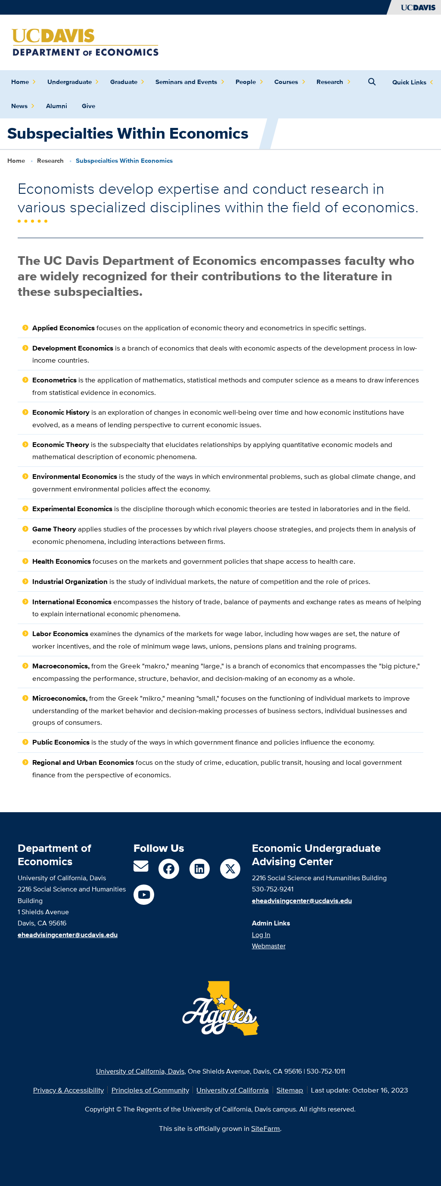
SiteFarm (265, 1128)
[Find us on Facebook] (168, 869)
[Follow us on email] (141, 868)
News (19, 106)
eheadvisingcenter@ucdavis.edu (302, 900)
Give (88, 106)
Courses (286, 82)
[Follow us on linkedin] (199, 869)
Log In (261, 934)
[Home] (85, 41)
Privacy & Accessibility (68, 1089)
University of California (232, 1089)
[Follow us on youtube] (144, 895)
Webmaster (269, 946)
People (246, 82)
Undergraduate (69, 82)
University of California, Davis (140, 1071)
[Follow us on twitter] (230, 869)
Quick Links (409, 82)
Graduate (123, 82)
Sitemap (289, 1089)
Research (330, 82)
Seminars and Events (186, 82)
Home (20, 82)
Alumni (56, 106)
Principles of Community (150, 1089)
